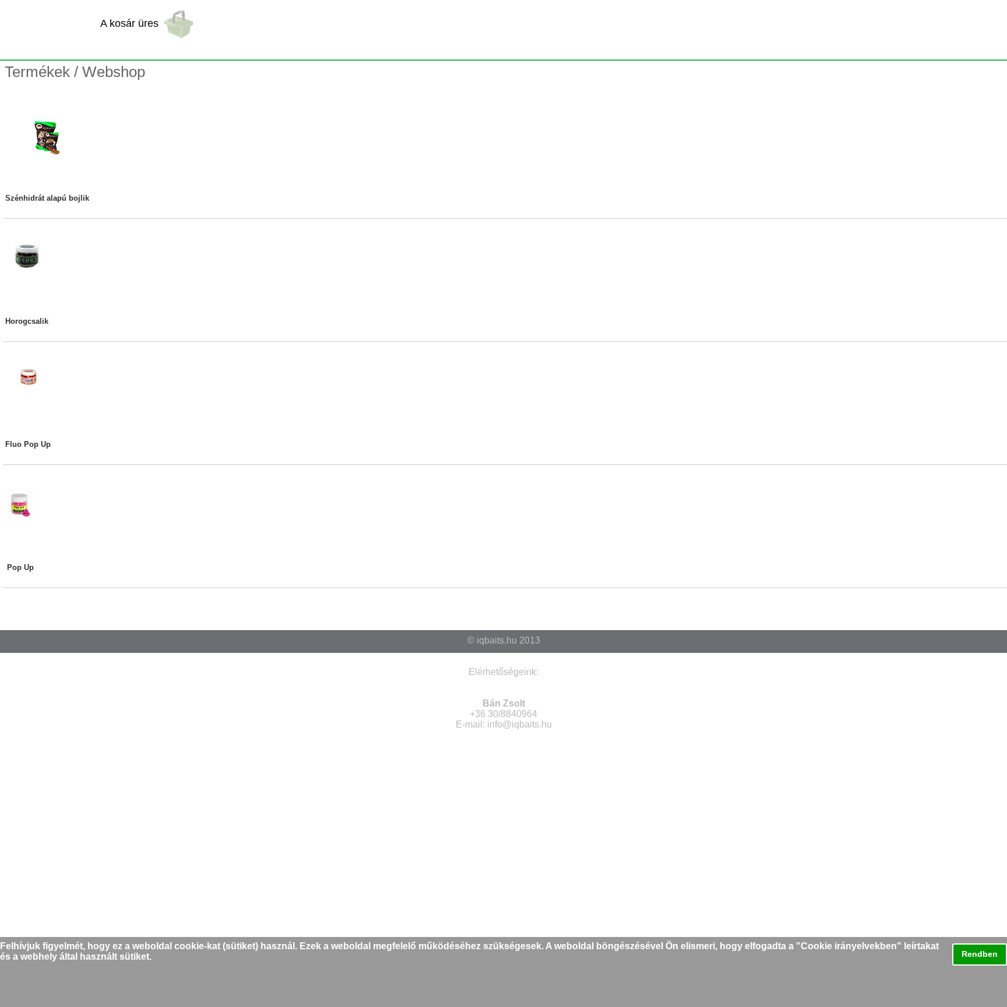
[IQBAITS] (48, 30)
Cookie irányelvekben (849, 946)
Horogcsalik (26, 321)
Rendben (980, 954)
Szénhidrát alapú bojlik (47, 198)
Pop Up (20, 567)
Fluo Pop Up (28, 444)
